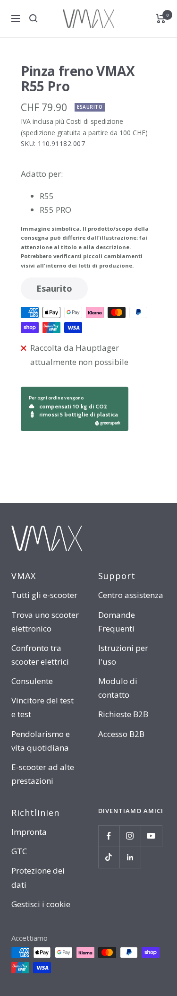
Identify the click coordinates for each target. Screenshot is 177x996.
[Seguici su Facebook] (108, 836)
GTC (19, 851)
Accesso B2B (121, 733)
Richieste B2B (123, 714)
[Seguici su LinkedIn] (130, 857)
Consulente (32, 681)
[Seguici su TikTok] (108, 857)
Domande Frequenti (116, 621)
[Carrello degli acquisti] (161, 18)
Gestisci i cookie (40, 904)
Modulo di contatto (117, 688)
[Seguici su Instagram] (130, 836)
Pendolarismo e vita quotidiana (40, 740)
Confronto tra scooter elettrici (40, 654)
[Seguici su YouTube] (151, 836)
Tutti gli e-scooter (44, 594)
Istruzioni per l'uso (123, 654)
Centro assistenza (130, 594)
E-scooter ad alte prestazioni (42, 774)
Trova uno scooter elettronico (45, 621)
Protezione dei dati (38, 877)
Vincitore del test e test (42, 707)
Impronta (29, 831)
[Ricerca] (33, 18)
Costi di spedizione (94, 121)
